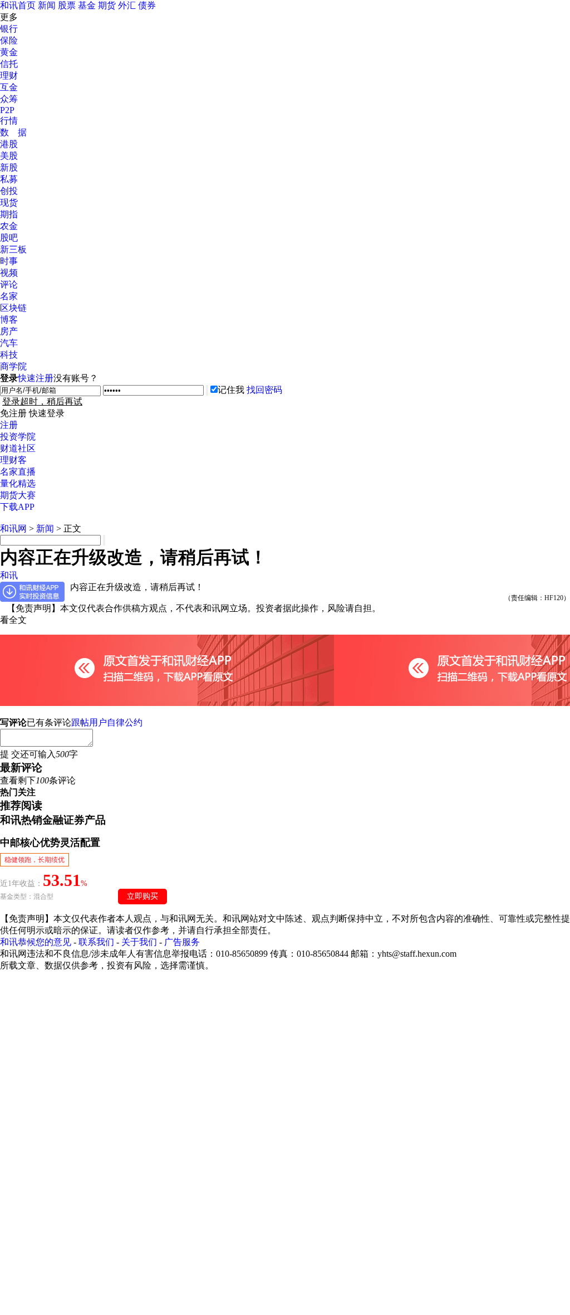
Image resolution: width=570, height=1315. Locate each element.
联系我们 (96, 942)
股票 (67, 5)
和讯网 (13, 528)
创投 (9, 191)
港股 (9, 144)
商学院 (13, 366)
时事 (9, 261)
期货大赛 (18, 495)
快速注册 (35, 378)
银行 (9, 28)
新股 (9, 167)
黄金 (9, 52)
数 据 (13, 132)
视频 (9, 272)
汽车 (9, 343)
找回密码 (264, 389)
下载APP (17, 507)
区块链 (13, 308)
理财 (9, 75)
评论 (9, 284)
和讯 (9, 575)
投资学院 (18, 436)
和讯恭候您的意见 (35, 942)
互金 (9, 87)
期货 (107, 5)
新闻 (47, 5)
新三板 (13, 249)
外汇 (127, 5)
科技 (9, 354)
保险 (9, 40)
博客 (9, 319)
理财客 (13, 460)
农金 (9, 226)
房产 (9, 331)
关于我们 (139, 942)
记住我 (231, 389)
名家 (9, 296)
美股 (9, 155)
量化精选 (18, 483)
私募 (9, 179)
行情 (9, 120)
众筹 (9, 99)
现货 (9, 202)
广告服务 (182, 942)
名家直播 (18, 471)
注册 (9, 425)
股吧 (9, 237)
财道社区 (18, 448)
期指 (9, 214)
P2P (7, 110)
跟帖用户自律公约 (106, 722)
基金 (87, 5)
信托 (9, 64)
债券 (147, 5)
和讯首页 (18, 5)
